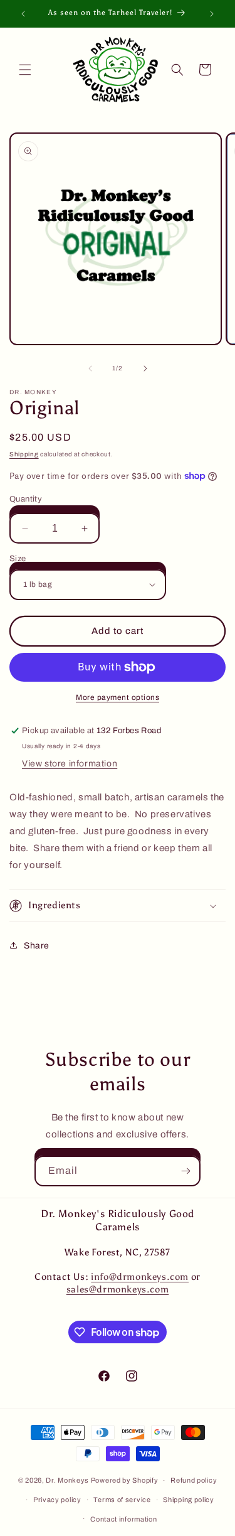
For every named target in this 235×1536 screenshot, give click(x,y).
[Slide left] (90, 368)
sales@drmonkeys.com (117, 1289)
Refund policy (193, 1480)
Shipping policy (188, 1499)
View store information (69, 763)
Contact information (123, 1519)
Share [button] (37, 945)
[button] (25, 69)
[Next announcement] (212, 14)
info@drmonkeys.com (140, 1276)
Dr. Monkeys (67, 1480)
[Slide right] (145, 368)
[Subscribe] (185, 1171)
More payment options (117, 697)
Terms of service (121, 1499)
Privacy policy (57, 1499)
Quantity (25, 499)
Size (17, 558)
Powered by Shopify (125, 1480)
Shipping (24, 454)
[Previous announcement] (23, 14)
